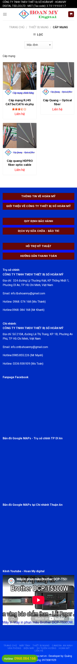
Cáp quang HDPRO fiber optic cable (20, 162)
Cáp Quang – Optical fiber (57, 102)
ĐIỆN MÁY (29, 648)
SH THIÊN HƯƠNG (46, 648)
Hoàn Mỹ (64, 648)
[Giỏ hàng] (71, 14)
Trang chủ (16, 27)
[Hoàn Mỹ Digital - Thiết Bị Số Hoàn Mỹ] (38, 14)
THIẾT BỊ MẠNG (39, 27)
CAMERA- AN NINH (62, 645)
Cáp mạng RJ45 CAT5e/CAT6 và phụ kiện (20, 104)
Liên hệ (39, 651)
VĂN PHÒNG (14, 648)
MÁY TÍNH (24, 645)
